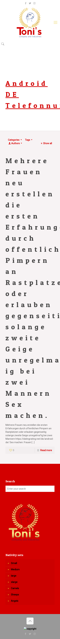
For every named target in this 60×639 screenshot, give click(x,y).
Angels (14, 600)
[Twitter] (30, 3)
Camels (15, 588)
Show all (47, 143)
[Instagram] (34, 3)
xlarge (14, 582)
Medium (15, 569)
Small (14, 563)
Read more (46, 450)
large (13, 575)
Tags (27, 140)
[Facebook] (26, 3)
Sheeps (15, 594)
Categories (14, 140)
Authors (15, 143)
